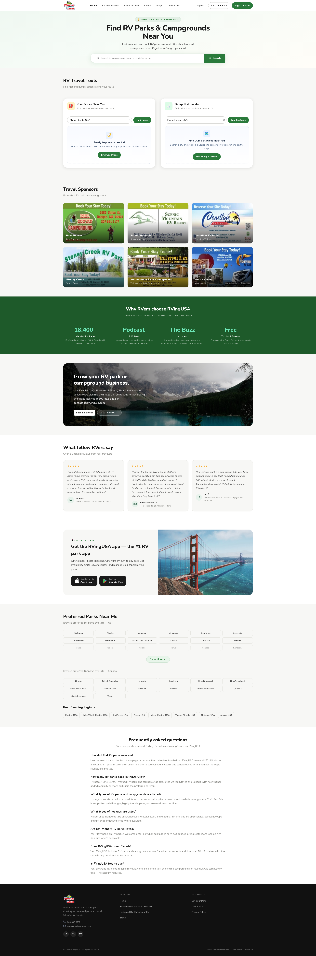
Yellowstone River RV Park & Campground (223, 497)
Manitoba (173, 681)
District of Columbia (142, 640)
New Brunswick (205, 681)
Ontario (174, 688)
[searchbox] (151, 58)
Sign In (200, 5)
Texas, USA (139, 715)
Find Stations (238, 120)
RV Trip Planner (110, 5)
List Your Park (219, 5)
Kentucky (237, 647)
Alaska (110, 633)
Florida (174, 640)
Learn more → (109, 412)
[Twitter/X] (80, 934)
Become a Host (84, 412)
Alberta (78, 681)
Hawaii (237, 640)
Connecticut (78, 640)
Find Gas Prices (109, 154)
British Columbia (110, 681)
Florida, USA (71, 715)
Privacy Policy (199, 912)
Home (93, 5)
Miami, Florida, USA (160, 715)
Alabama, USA (208, 715)
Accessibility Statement (218, 949)
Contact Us (174, 5)
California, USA (120, 715)
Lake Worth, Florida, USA (95, 715)
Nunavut (142, 688)
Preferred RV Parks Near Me (134, 912)
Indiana (142, 647)
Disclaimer (237, 949)
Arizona (142, 633)
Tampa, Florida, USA (185, 715)
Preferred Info (131, 5)
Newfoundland (237, 681)
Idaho (78, 647)
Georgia (206, 640)
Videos (147, 5)
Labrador (142, 681)
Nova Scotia (110, 688)
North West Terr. (78, 688)
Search (217, 58)
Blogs (159, 5)
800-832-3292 (73, 922)
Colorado (237, 633)
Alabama (78, 633)
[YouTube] (73, 934)
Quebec (237, 688)
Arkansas (173, 633)
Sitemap (249, 949)
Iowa (173, 647)
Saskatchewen (78, 696)
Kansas (205, 647)
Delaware (110, 640)
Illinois (110, 647)
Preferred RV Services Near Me (136, 906)
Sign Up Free (242, 5)
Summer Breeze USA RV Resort (90, 501)
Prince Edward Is (206, 688)
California (206, 633)
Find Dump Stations (206, 156)
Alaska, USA (226, 715)
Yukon (110, 696)
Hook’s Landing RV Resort (152, 506)
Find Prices (142, 120)
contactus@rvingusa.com (79, 926)
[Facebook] (66, 934)
